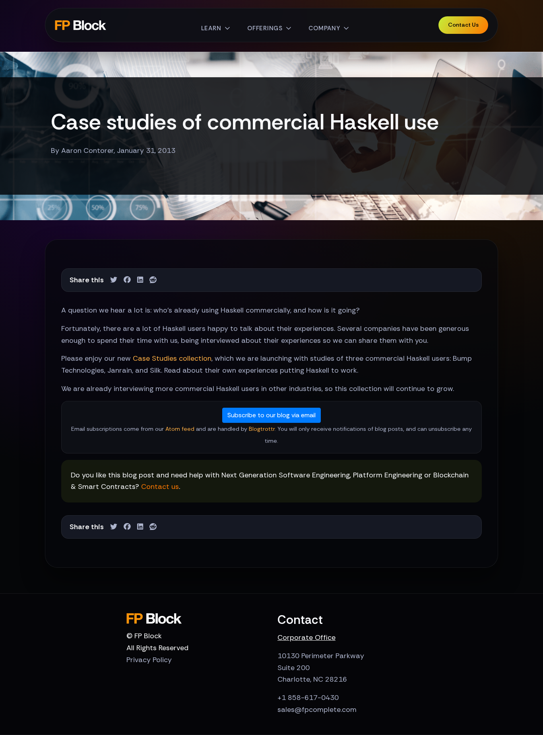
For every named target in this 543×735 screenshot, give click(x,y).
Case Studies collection (172, 358)
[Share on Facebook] (127, 280)
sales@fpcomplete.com (317, 709)
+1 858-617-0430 (308, 697)
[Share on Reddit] (153, 280)
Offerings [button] (265, 28)
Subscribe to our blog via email (271, 415)
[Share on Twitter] (113, 280)
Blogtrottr (262, 428)
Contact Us (463, 24)
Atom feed (179, 428)
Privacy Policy (149, 660)
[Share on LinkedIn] (140, 280)
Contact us (160, 486)
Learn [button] (211, 28)
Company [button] (324, 28)
